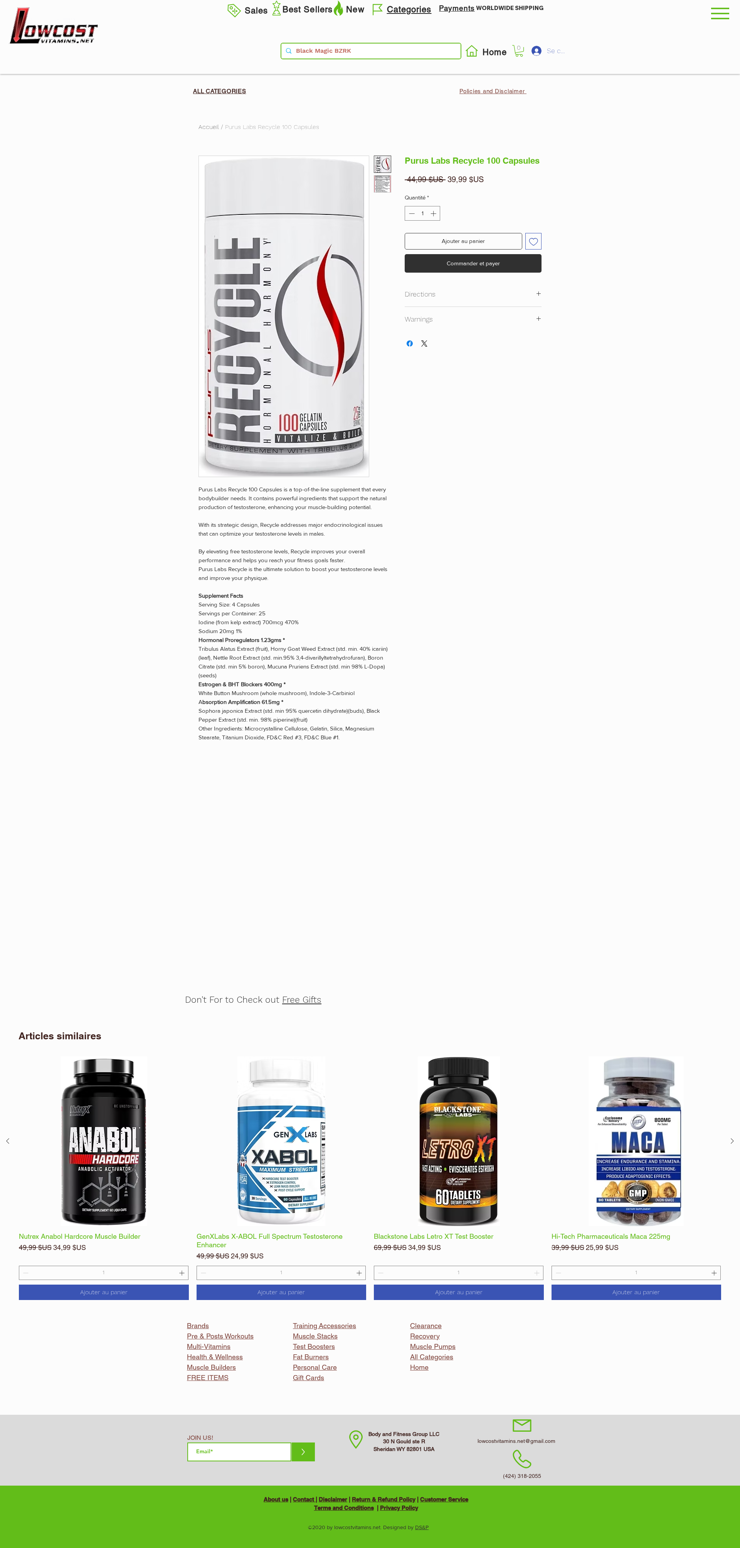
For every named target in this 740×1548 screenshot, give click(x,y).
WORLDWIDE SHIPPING (509, 8)
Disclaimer (333, 1499)
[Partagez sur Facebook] (409, 343)
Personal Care (315, 1367)
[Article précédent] (7, 1141)
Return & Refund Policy (383, 1499)
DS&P (422, 1527)
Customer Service (444, 1499)
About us (276, 1499)
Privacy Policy (399, 1507)
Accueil (208, 127)
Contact (304, 1499)
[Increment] (182, 1273)
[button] (720, 13)
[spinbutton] (104, 1273)
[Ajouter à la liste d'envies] (533, 241)
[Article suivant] (732, 1141)
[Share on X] (424, 343)
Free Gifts (301, 1000)
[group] (370, 1178)
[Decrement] (25, 1273)
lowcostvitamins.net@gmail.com (516, 1441)
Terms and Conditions (344, 1507)
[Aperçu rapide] (104, 1141)
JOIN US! (200, 1438)
